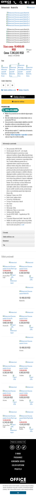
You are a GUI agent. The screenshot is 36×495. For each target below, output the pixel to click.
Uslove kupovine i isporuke (19, 135)
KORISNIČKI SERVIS (18, 461)
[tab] (18, 143)
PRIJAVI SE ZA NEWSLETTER (18, 442)
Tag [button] (4, 245)
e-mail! (22, 225)
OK (18, 493)
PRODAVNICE (18, 457)
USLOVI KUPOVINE (18, 465)
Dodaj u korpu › (19, 96)
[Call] (15, 2)
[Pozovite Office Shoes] (10, 110)
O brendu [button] (5, 232)
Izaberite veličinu (18, 101)
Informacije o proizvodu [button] (9, 143)
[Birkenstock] (31, 7)
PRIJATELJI (18, 469)
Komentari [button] (6, 241)
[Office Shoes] (6, 2)
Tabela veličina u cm (9, 90)
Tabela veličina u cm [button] (8, 237)
